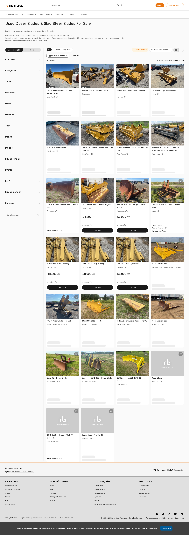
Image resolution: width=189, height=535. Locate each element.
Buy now (97, 230)
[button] (140, 50)
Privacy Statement (11, 518)
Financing (72, 14)
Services (59, 14)
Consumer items (99, 490)
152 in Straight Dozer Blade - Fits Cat (132, 321)
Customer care (144, 486)
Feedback (142, 497)
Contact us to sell (144, 493)
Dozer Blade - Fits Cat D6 (92, 435)
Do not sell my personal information (44, 518)
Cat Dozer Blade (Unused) (58, 264)
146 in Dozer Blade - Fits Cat (59, 321)
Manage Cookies (124, 528)
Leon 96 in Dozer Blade (57, 378)
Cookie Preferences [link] (66, 518)
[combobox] (160, 50)
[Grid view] (176, 50)
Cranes (96, 508)
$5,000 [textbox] (121, 216)
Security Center (10, 504)
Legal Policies (25, 518)
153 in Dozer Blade (159, 321)
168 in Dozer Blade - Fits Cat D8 (95, 91)
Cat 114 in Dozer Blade (56, 148)
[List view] (181, 50)
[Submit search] (121, 5)
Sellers (52, 490)
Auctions (30, 14)
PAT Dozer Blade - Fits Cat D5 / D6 (96, 205)
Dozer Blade (157, 378)
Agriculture (97, 497)
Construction (98, 486)
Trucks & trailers (99, 493)
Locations (84, 14)
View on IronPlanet (55, 230)
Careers (7, 497)
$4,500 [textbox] (87, 216)
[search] (38, 215)
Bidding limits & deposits (58, 497)
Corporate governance (12, 490)
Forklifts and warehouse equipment (105, 504)
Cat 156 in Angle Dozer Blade (164, 91)
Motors (96, 501)
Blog (6, 501)
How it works (45, 14)
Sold (32, 50)
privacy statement (142, 528)
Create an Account (175, 5)
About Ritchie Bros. (11, 486)
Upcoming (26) (14, 50)
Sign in (160, 5)
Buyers (52, 486)
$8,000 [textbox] (52, 273)
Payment (53, 501)
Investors (8, 493)
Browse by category (13, 14)
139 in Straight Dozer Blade (93, 321)
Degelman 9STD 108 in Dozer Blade (97, 378)
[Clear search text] (118, 5)
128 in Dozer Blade (159, 264)
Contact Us (178, 470)
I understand (166, 528)
